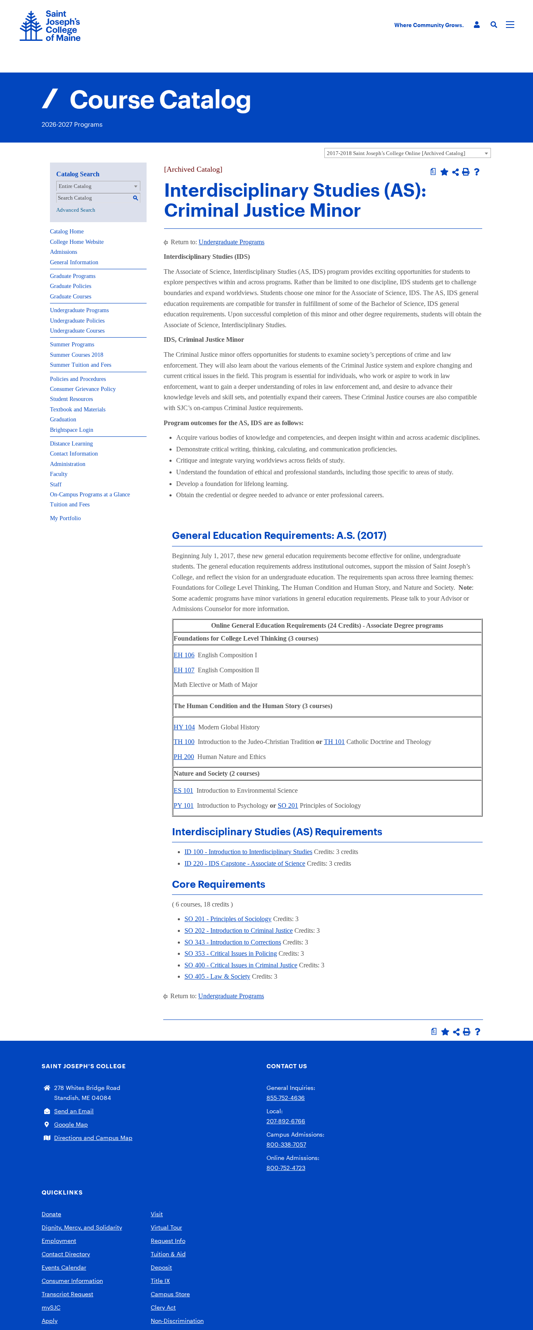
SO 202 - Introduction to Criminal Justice (238, 930)
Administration (67, 464)
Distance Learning (71, 444)
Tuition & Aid (168, 1253)
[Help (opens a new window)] (477, 172)
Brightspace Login (71, 430)
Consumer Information (72, 1280)
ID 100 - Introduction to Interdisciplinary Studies (248, 851)
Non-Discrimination (177, 1320)
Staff (56, 484)
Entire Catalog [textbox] (75, 186)
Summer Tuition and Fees (80, 365)
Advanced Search (75, 210)
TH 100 (184, 741)
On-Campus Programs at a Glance (90, 494)
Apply (49, 1320)
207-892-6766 (285, 1121)
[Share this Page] (455, 172)
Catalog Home (67, 231)
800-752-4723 (285, 1167)
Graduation (63, 419)
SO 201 (288, 805)
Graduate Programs (72, 276)
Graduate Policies (70, 286)
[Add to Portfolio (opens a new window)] (444, 172)
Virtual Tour (166, 1227)
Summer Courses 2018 (76, 355)
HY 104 (184, 727)
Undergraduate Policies (77, 321)
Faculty (58, 474)
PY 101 (184, 805)
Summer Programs (72, 344)
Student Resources (71, 399)
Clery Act (163, 1307)
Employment (59, 1240)
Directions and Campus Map (93, 1137)
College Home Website (77, 242)
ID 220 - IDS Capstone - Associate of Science (244, 863)
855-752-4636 (285, 1097)
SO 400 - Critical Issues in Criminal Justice (240, 965)
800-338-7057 (286, 1144)
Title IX (160, 1280)
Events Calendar (64, 1267)
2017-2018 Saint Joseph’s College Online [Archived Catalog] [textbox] (396, 153)
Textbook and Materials (77, 409)
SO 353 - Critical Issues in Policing (230, 953)
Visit (157, 1213)
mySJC (51, 1307)
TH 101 (334, 741)
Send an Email (74, 1111)
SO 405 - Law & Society (217, 976)
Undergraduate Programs (79, 310)
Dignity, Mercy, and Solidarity (82, 1227)
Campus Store (170, 1293)
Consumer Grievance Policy (83, 389)
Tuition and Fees (70, 504)
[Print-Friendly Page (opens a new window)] (466, 172)
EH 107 (184, 670)
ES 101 (183, 790)
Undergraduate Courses (77, 331)
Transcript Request (67, 1293)
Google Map (71, 1124)
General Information (74, 262)
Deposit (161, 1267)
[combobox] (407, 153)
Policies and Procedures (78, 379)
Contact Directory (66, 1253)
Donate (51, 1213)
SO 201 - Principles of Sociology (227, 918)
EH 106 (184, 655)
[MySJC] (477, 24)
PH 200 (184, 756)
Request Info (168, 1240)
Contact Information (74, 454)
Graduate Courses (70, 296)
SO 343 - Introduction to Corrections (232, 942)
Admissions (63, 252)
